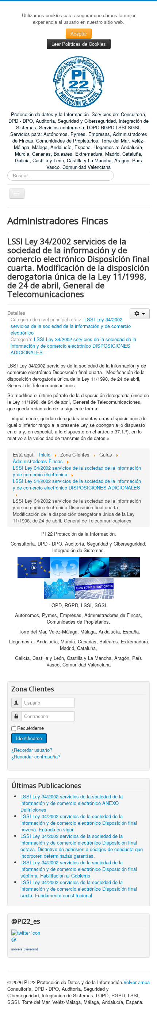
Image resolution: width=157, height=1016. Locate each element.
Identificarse (29, 738)
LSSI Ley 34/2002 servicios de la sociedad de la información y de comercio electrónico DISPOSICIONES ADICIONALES (73, 346)
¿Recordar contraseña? (35, 756)
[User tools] (140, 314)
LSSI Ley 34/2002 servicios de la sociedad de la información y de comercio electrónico (71, 326)
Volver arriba (136, 982)
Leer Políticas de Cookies (78, 43)
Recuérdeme (30, 728)
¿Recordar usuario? (31, 749)
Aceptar (78, 33)
